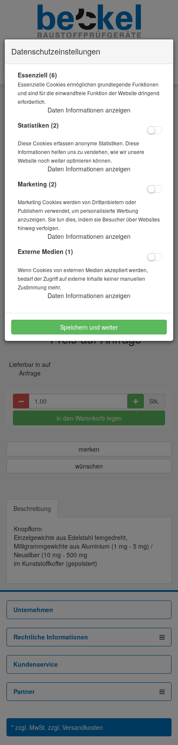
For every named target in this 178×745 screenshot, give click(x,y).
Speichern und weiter (89, 327)
